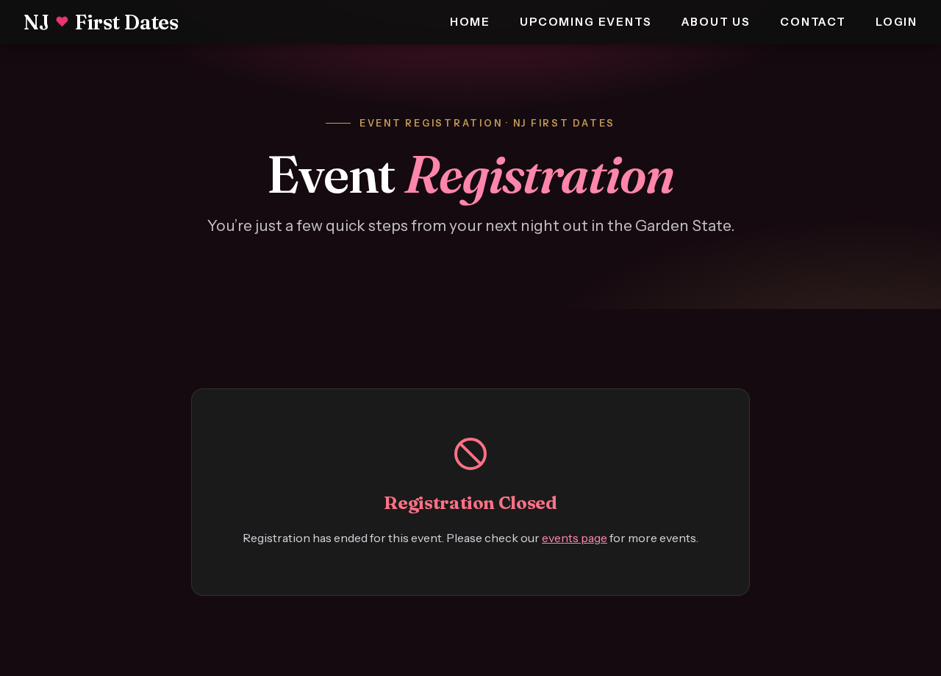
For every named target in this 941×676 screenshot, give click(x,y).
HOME (470, 22)
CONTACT (813, 22)
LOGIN (896, 22)
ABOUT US (716, 22)
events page (574, 537)
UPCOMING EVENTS (585, 22)
